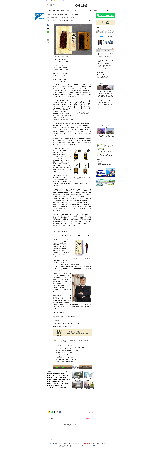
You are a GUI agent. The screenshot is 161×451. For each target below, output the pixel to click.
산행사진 (106, 77)
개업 (102, 76)
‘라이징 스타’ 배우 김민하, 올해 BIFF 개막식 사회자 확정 (108, 104)
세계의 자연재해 (99, 30)
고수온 (104, 32)
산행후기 (102, 77)
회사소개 (60, 443)
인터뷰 (90, 10)
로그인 (99, 1)
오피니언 (100, 10)
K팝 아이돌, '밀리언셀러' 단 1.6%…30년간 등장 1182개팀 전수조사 (110, 102)
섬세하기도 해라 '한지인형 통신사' (62, 356)
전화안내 (64, 443)
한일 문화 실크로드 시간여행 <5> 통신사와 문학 (65, 345)
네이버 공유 (48, 31)
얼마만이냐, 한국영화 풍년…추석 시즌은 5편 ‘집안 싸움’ (108, 95)
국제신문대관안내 (74, 439)
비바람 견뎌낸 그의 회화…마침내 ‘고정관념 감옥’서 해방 (107, 145)
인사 (98, 76)
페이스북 (48, 1)
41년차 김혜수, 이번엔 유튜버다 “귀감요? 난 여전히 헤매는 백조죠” (110, 93)
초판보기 (109, 1)
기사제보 (81, 443)
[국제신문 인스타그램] (68, 326)
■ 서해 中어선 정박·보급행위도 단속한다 (55, 385)
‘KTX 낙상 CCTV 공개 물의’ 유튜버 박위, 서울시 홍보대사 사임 (109, 91)
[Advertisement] (81, 67)
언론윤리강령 (93, 443)
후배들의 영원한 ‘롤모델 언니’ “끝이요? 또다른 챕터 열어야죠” (109, 96)
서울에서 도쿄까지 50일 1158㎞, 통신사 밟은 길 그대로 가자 (68, 361)
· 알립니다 (99, 163)
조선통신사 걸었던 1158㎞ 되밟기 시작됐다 (64, 358)
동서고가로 (109, 32)
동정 (108, 76)
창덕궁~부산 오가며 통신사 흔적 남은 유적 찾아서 (65, 359)
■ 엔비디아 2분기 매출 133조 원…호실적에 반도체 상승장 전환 (59, 383)
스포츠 (81, 10)
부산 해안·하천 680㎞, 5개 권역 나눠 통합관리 (88, 379)
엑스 (52, 1)
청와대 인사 (105, 30)
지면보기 (105, 1)
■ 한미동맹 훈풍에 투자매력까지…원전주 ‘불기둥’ (57, 381)
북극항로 (101, 32)
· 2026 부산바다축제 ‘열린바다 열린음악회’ (104, 164)
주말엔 (76, 10)
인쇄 (48, 36)
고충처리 (98, 443)
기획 (85, 10)
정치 (54, 10)
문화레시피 (100, 152)
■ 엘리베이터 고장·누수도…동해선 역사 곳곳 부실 (57, 372)
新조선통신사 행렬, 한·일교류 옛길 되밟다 (64, 354)
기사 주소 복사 (48, 39)
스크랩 (48, 42)
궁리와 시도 (100, 144)
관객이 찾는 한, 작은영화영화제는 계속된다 (105, 146)
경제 (58, 10)
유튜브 (62, 1)
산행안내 (98, 77)
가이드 (99, 79)
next (114, 172)
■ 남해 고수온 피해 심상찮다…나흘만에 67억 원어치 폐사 (58, 377)
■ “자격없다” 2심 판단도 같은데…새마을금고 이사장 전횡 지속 (59, 379)
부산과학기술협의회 (57, 439)
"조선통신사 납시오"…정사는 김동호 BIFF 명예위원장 (66, 350)
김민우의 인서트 (101, 148)
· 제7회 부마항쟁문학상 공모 (102, 161)
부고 (110, 76)
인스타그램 (66, 1)
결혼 (104, 76)
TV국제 (95, 10)
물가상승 (109, 30)
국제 (68, 10)
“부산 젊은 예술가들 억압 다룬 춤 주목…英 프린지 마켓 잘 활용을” (101, 137)
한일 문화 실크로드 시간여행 (76, 340)
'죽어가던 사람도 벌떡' (64, 340)
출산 (106, 76)
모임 (100, 76)
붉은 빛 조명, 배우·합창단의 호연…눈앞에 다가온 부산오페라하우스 (109, 154)
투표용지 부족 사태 (99, 34)
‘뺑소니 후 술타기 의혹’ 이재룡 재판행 (104, 99)
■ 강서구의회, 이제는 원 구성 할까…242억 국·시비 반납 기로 (59, 375)
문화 (72, 10)
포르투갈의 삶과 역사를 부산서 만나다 (104, 151)
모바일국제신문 (103, 443)
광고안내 (69, 443)
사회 (50, 10)
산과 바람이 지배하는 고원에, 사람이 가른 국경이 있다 (110, 136)
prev (97, 172)
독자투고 (77, 443)
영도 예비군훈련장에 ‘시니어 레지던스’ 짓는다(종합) (77, 379)
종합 (98, 50)
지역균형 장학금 (107, 34)
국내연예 (100, 83)
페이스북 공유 (48, 25)
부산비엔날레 (107, 31)
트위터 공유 (48, 28)
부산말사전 (107, 10)
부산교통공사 (101, 31)
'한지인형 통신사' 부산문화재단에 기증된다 (64, 349)
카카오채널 (57, 1)
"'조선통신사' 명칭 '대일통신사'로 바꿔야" (64, 352)
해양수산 (63, 10)
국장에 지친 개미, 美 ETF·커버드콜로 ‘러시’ (89, 389)
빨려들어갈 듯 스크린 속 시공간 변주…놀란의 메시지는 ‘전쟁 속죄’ (109, 100)
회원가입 (102, 1)
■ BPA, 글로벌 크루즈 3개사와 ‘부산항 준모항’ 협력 (57, 387)
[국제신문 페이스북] (58, 326)
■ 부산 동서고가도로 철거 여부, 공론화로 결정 (56, 373)
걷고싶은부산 (63, 439)
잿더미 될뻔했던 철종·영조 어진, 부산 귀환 (104, 155)
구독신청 (113, 1)
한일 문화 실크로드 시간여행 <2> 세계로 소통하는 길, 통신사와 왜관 (69, 347)
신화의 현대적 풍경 (100, 149)
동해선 (113, 32)
